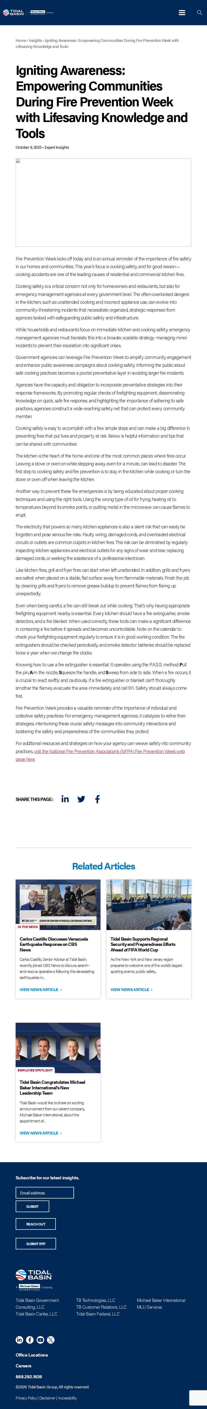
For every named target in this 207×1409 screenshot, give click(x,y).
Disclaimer (47, 1398)
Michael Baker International (161, 1300)
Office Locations (32, 1355)
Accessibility (67, 1398)
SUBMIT (32, 1206)
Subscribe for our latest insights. (47, 1177)
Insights (35, 40)
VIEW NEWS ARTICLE (40, 989)
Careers (23, 1365)
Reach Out (35, 1223)
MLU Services (149, 1307)
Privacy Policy (26, 1398)
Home (21, 40)
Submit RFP (35, 1243)
